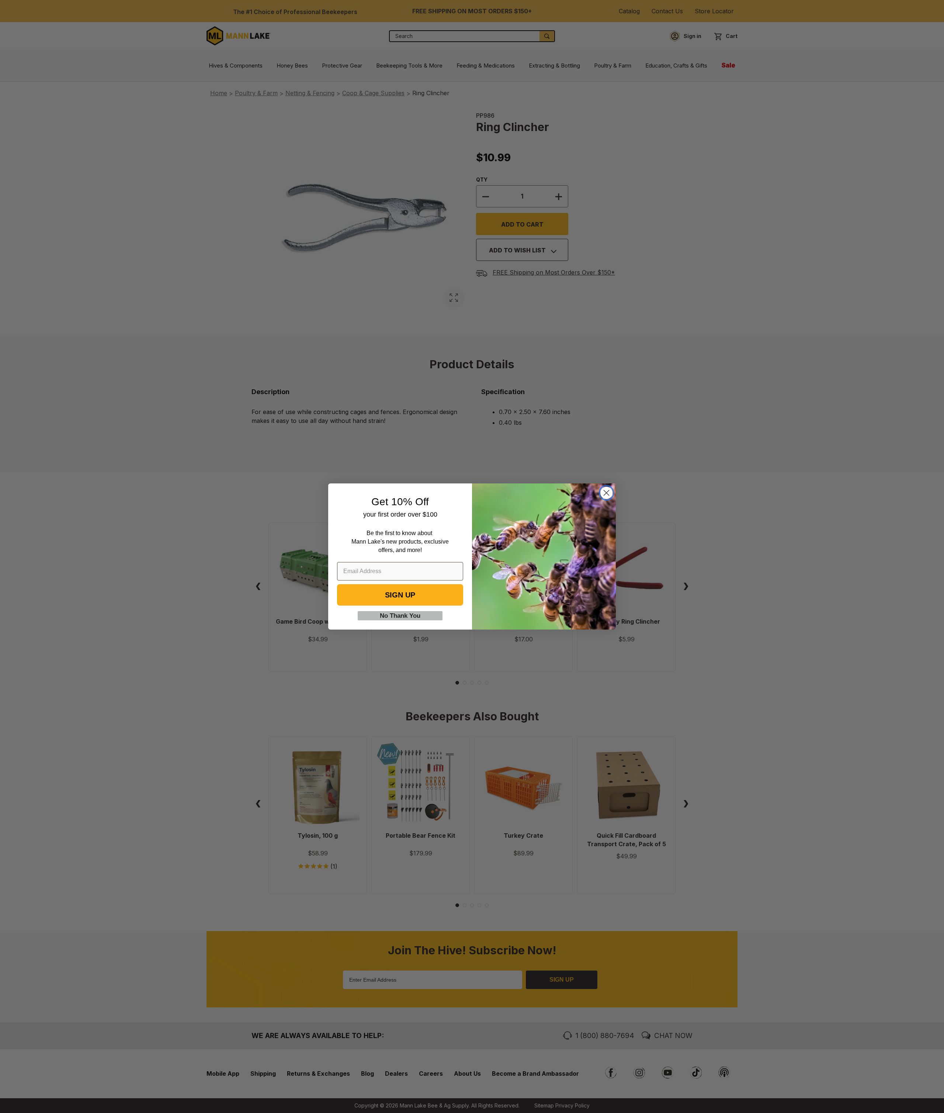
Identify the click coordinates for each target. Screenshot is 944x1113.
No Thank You (400, 615)
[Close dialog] (606, 492)
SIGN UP (400, 595)
